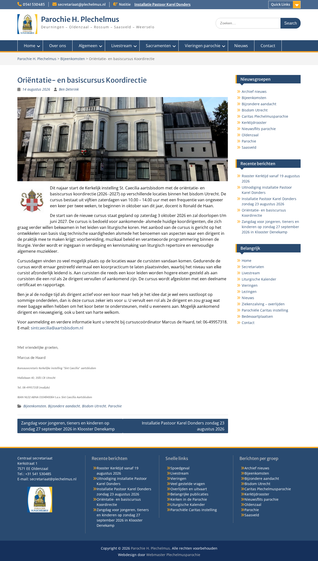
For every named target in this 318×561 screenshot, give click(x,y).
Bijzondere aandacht (64, 406)
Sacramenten (158, 45)
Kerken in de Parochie (188, 499)
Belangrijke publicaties (189, 494)
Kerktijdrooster (254, 122)
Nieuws (241, 45)
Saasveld (249, 147)
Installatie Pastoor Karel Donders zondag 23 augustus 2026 (183, 426)
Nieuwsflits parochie (259, 128)
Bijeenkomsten (72, 58)
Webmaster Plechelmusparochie (173, 554)
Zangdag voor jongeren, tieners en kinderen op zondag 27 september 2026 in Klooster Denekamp (68, 426)
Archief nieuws (254, 91)
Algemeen (88, 45)
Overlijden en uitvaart (188, 489)
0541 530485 (34, 4)
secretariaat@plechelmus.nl (82, 4)
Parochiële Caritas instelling (265, 310)
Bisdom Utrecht (94, 406)
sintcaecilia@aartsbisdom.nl (57, 328)
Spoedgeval (180, 468)
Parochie (115, 406)
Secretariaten (253, 266)
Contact (268, 45)
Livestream (121, 45)
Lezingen (249, 291)
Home (29, 45)
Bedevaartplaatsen (257, 316)
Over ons (57, 45)
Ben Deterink (69, 89)
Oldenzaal (250, 135)
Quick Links (280, 4)
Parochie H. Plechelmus (80, 19)
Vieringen (250, 285)
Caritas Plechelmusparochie (265, 116)
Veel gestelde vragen (187, 483)
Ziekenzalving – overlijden (263, 304)
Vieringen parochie (202, 45)
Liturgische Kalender (259, 279)
